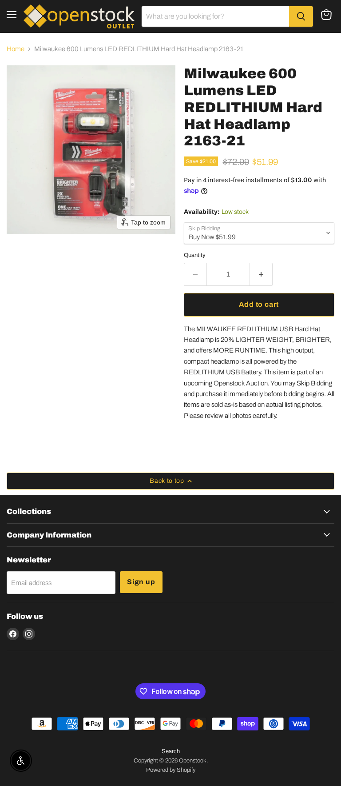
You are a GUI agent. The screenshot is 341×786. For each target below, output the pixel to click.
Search (171, 751)
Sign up (141, 581)
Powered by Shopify (170, 770)
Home (15, 48)
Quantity (195, 255)
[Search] (301, 16)
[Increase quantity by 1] (261, 274)
